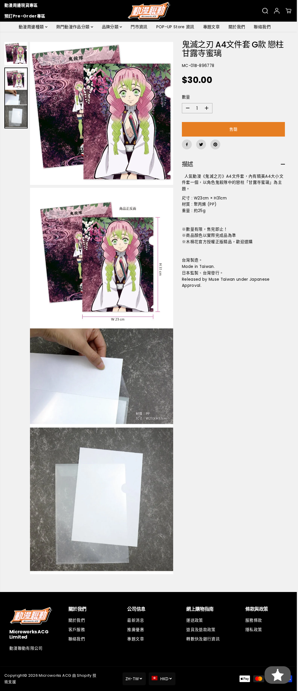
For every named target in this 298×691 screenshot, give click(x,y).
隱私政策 (251, 629)
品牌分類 (109, 27)
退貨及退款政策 (199, 629)
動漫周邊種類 (30, 27)
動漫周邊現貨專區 (21, 5)
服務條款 (251, 620)
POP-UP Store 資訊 (174, 27)
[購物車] (288, 11)
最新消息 (134, 620)
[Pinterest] (214, 144)
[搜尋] (265, 11)
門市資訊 (137, 27)
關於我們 (235, 27)
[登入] (277, 11)
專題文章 (210, 27)
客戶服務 (76, 629)
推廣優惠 (134, 629)
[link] (30, 616)
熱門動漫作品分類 (72, 27)
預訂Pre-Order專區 (24, 16)
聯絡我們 (260, 27)
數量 (184, 97)
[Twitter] (199, 144)
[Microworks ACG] (149, 11)
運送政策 (193, 620)
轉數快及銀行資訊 (201, 639)
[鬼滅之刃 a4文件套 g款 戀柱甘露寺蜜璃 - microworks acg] (100, 112)
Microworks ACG (55, 675)
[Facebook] (185, 144)
